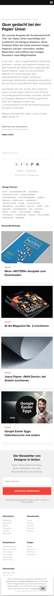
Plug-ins (30, 531)
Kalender (20, 206)
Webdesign (7, 218)
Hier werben (8, 552)
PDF (31, 209)
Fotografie (7, 528)
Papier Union (8, 134)
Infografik (7, 206)
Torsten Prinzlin (12, 153)
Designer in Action (15, 12)
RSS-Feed (31, 552)
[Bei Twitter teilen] (16, 164)
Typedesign (20, 215)
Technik (6, 531)
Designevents (9, 198)
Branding (33, 192)
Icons (21, 203)
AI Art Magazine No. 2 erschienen (27, 326)
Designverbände (26, 198)
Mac (47, 206)
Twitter (30, 546)
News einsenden (10, 549)
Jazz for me (7, 575)
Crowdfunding (27, 195)
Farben (40, 198)
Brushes (30, 526)
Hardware (31, 200)
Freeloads (18, 200)
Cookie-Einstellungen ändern (27, 591)
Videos (32, 215)
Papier (35, 19)
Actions (30, 523)
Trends (36, 212)
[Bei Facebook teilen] (21, 164)
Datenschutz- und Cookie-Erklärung (19, 581)
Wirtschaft (7, 533)
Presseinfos (8, 554)
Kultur (30, 206)
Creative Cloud (10, 195)
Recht (5, 212)
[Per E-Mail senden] (37, 164)
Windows (20, 218)
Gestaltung (7, 520)
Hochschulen (9, 203)
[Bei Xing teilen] (27, 164)
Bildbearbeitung (17, 192)
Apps (4, 192)
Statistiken (25, 212)
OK (42, 588)
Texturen (30, 528)
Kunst (39, 206)
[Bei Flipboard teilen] (32, 164)
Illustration (33, 203)
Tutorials (7, 215)
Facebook (31, 549)
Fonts (29, 520)
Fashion (6, 200)
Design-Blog (25, 19)
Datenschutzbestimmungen (22, 500)
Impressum (35, 589)
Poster (38, 209)
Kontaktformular (9, 546)
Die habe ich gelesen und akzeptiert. (28, 501)
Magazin (20, 171)
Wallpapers (43, 215)
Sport (14, 212)
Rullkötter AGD (9, 573)
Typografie (7, 523)
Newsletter (31, 554)
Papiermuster (31, 171)
